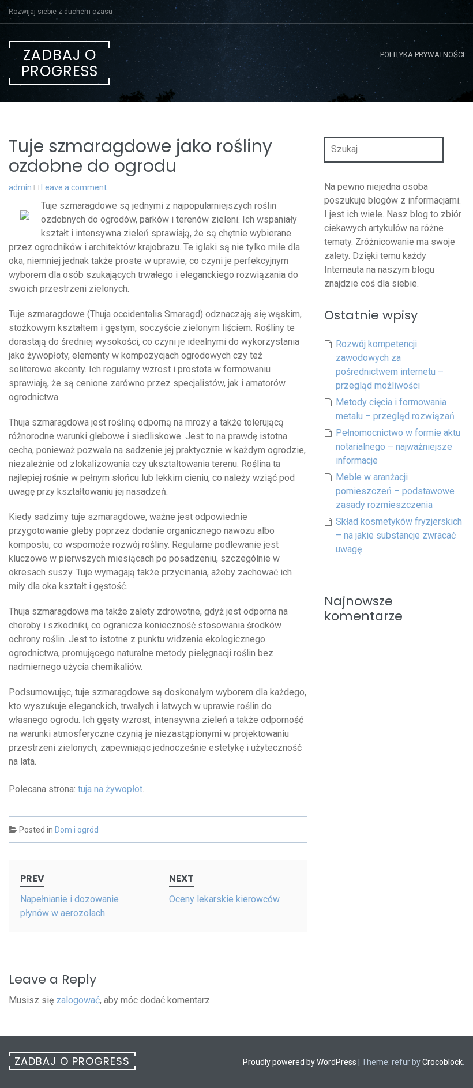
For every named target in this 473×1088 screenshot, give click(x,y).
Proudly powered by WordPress (299, 1062)
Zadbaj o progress (59, 63)
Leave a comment (74, 187)
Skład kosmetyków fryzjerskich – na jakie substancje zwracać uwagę (399, 535)
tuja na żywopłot (110, 789)
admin (20, 187)
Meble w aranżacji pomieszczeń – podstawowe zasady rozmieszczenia (395, 491)
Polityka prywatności (422, 54)
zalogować (78, 1000)
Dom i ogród (77, 829)
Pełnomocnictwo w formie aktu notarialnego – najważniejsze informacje (398, 446)
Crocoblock (442, 1062)
